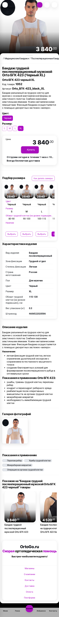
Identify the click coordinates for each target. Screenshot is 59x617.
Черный (7, 118)
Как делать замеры (43, 178)
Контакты (29, 580)
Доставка (29, 586)
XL (20, 128)
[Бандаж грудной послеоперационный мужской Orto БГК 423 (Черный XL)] (15, 430)
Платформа (29, 598)
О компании (29, 574)
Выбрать (11, 234)
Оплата (29, 592)
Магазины (29, 568)
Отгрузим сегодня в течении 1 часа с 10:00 (31, 157)
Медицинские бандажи (17, 58)
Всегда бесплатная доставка (23, 160)
